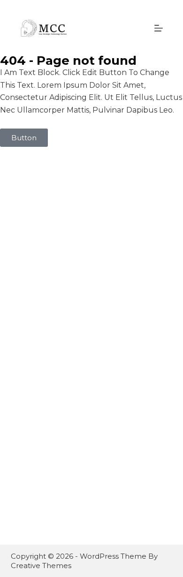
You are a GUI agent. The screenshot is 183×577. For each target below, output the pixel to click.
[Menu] (158, 28)
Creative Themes (41, 565)
